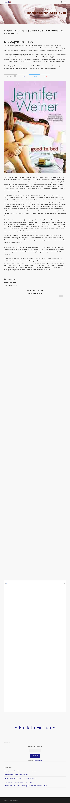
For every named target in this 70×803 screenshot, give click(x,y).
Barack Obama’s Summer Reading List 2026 (16, 774)
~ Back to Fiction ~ (35, 727)
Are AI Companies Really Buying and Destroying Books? (19, 782)
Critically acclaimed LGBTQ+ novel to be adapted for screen (20, 771)
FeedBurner (38, 760)
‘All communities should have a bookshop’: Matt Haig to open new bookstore (25, 786)
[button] (65, 2)
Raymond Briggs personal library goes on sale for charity (20, 778)
